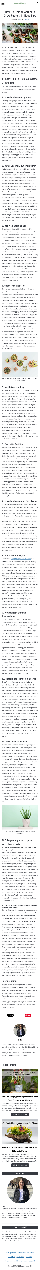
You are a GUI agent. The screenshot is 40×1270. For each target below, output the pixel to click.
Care (27, 19)
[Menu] (3, 4)
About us (11, 1257)
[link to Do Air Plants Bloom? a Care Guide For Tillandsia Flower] (20, 1131)
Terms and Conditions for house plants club (20, 1261)
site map (29, 1257)
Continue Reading (20, 1114)
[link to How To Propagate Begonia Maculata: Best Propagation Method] (20, 1081)
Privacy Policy (11, 1253)
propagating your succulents (21, 559)
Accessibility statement (25, 1253)
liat (20, 19)
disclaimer (20, 1257)
